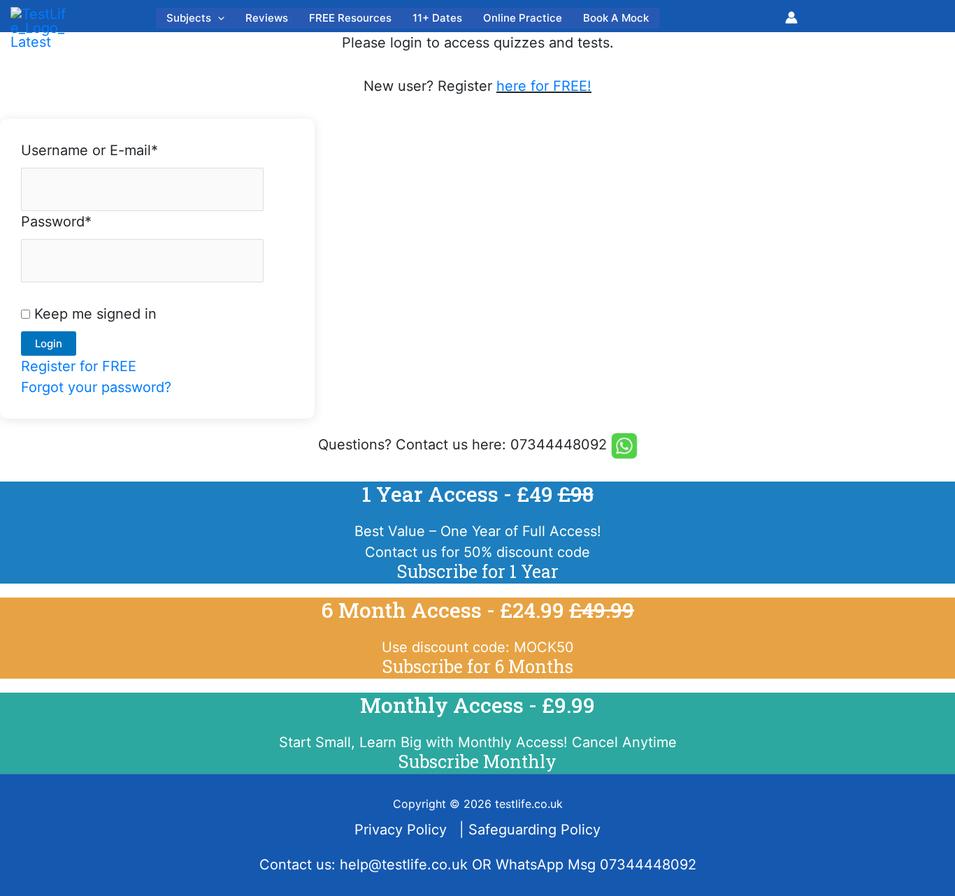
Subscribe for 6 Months (477, 666)
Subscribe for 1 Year (478, 571)
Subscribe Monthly (477, 761)
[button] (217, 18)
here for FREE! (543, 86)
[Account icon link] (791, 17)
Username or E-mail (89, 150)
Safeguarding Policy (534, 829)
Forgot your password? (96, 387)
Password (56, 221)
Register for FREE (78, 366)
